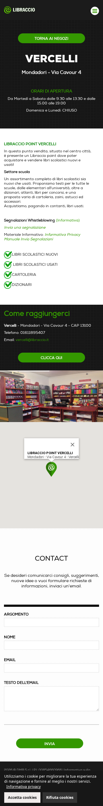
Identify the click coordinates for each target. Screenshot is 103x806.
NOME (9, 637)
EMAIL (10, 660)
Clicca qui (51, 358)
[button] (51, 469)
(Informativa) (68, 220)
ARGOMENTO (16, 614)
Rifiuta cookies (59, 797)
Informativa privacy (23, 786)
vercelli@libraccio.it (32, 340)
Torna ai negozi (51, 38)
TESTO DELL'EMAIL (21, 682)
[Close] (72, 444)
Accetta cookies (22, 797)
